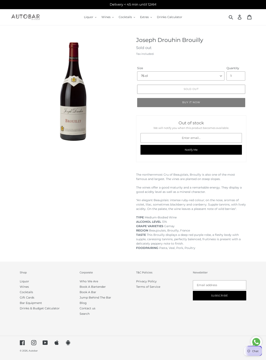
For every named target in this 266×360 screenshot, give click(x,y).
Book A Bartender (93, 287)
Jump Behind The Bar (95, 297)
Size (140, 68)
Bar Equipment (31, 303)
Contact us (87, 308)
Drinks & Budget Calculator (40, 308)
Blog (83, 303)
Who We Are (89, 281)
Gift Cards (27, 297)
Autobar (33, 350)
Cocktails (26, 292)
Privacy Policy (146, 281)
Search (85, 314)
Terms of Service (148, 287)
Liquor (24, 281)
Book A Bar (88, 292)
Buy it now (191, 102)
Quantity (233, 68)
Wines (24, 287)
